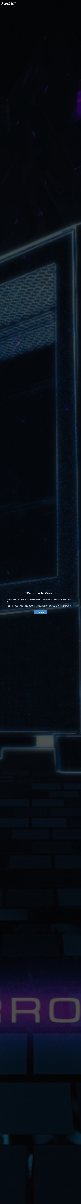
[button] (4, 602)
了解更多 (40, 612)
